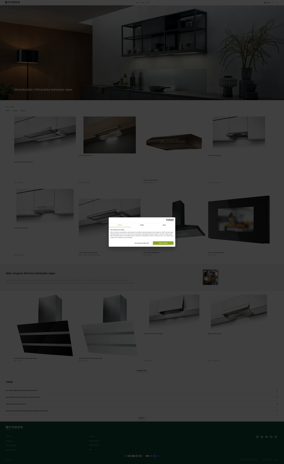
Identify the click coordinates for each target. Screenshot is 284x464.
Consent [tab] (120, 225)
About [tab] (164, 225)
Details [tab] (142, 225)
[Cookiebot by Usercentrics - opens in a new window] (167, 220)
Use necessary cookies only (142, 243)
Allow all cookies (163, 243)
